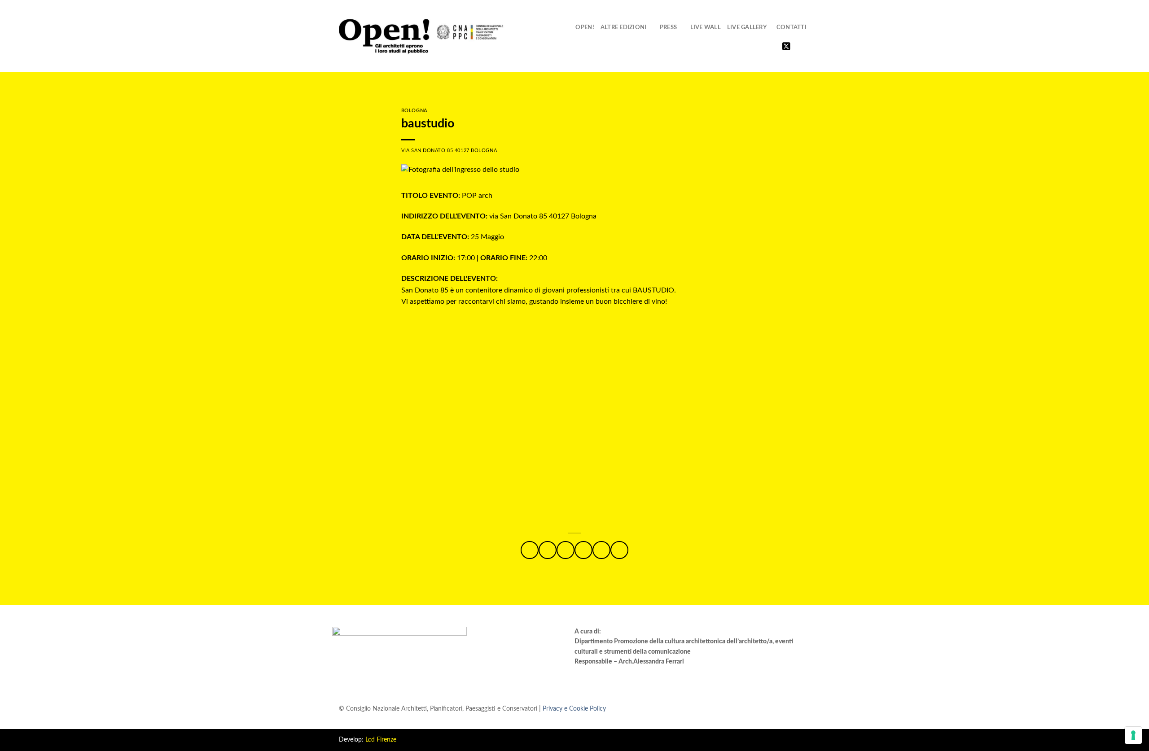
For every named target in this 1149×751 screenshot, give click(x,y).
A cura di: (587, 632)
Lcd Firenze (380, 740)
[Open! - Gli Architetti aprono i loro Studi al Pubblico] (421, 36)
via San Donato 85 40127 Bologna (498, 216)
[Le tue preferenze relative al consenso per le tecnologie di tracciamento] (1133, 735)
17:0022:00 (474, 258)
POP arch (446, 195)
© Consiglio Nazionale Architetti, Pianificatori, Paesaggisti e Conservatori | (472, 708)
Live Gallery (747, 27)
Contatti (791, 27)
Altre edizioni (624, 27)
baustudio (428, 124)
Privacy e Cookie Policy (574, 708)
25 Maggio (452, 236)
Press (668, 27)
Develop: (367, 740)
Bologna (414, 110)
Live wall (705, 27)
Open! (584, 27)
